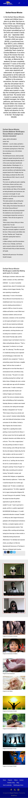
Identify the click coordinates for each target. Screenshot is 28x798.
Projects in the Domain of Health (10, 711)
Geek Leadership (7, 785)
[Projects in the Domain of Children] (14, 645)
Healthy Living (11, 782)
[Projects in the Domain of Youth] (14, 740)
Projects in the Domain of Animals (10, 636)
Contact (21, 780)
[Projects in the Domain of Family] (14, 720)
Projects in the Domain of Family (10, 728)
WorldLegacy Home (18, 785)
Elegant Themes (14, 793)
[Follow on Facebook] (5, 552)
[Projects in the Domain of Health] (14, 703)
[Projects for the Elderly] (14, 683)
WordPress (14, 795)
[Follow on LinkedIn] (11, 552)
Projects (10, 780)
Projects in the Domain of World (9, 766)
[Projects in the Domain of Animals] (14, 628)
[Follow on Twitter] (8, 552)
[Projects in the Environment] (14, 665)
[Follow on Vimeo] (14, 552)
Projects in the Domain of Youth (9, 748)
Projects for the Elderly (7, 691)
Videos (16, 780)
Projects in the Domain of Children (10, 653)
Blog (18, 782)
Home (4, 780)
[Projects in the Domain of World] (14, 758)
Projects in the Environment (9, 673)
